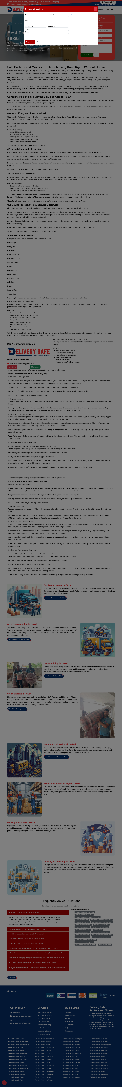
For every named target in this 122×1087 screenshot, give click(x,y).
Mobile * (51, 15)
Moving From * (30, 26)
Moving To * (52, 26)
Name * (27, 15)
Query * (28, 32)
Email (27, 20)
